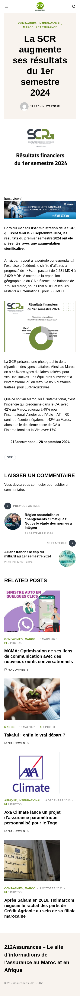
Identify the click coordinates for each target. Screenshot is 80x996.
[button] (6, 6)
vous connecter (34, 484)
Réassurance (46, 27)
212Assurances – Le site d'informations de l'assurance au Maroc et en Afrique (36, 958)
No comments (18, 669)
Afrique (10, 800)
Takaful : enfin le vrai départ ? (34, 735)
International (50, 23)
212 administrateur (45, 106)
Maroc (28, 27)
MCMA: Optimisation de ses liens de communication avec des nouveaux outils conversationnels (38, 656)
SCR (10, 457)
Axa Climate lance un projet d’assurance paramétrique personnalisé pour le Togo (32, 817)
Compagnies (27, 23)
